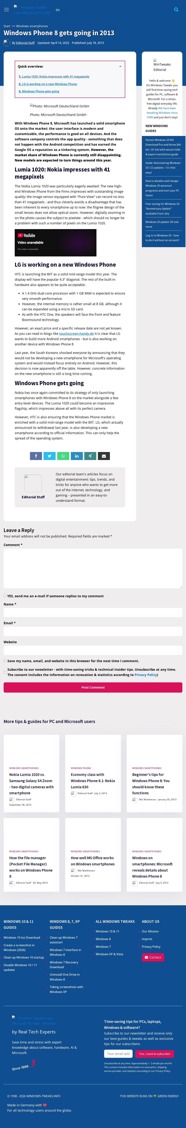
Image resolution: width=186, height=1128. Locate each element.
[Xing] (90, 456)
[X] (50, 456)
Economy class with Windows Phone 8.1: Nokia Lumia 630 (93, 780)
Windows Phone (81, 767)
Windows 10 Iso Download (22, 938)
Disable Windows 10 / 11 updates (20, 967)
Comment (13, 545)
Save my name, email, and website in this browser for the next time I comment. (73, 661)
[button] (153, 957)
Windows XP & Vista (109, 954)
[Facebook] (36, 456)
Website (10, 642)
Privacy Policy (146, 675)
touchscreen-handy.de (76, 333)
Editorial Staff (25, 43)
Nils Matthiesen (147, 799)
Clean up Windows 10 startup (24, 957)
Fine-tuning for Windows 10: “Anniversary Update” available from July (162, 208)
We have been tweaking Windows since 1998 (161, 112)
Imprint (147, 939)
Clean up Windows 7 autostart (64, 940)
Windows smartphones (24, 767)
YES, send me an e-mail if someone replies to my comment (55, 596)
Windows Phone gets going (40, 91)
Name (10, 604)
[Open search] (176, 9)
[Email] (104, 456)
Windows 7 (103, 947)
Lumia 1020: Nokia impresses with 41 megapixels (55, 77)
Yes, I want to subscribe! (154, 1053)
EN (58, 10)
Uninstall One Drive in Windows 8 (65, 977)
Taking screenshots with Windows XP (66, 989)
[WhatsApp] (63, 456)
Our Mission (150, 931)
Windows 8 (103, 939)
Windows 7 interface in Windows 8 (65, 952)
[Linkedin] (77, 456)
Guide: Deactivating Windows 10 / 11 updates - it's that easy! (163, 167)
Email (10, 623)
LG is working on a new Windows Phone (49, 84)
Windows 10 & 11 (107, 931)
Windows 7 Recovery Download (64, 964)
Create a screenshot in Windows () (19, 947)
